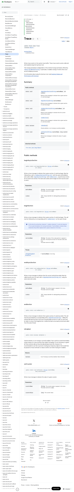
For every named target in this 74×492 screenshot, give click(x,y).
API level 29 (66, 160)
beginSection (45, 100)
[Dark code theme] (68, 165)
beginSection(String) (40, 177)
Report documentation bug (68, 449)
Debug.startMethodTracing (32, 69)
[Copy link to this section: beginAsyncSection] (38, 160)
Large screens (42, 446)
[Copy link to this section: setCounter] (33, 364)
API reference (6, 7)
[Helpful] (66, 15)
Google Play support (68, 453)
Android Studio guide (59, 448)
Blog (22, 459)
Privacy (31, 457)
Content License (61, 408)
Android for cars (41, 455)
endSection (44, 117)
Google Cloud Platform (26, 477)
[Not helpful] (68, 15)
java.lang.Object (28, 51)
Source (22, 454)
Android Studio (63, 1)
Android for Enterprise (24, 449)
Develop (36, 15)
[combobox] (34, 1)
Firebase (23, 475)
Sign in (70, 1)
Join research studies (68, 457)
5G (30, 460)
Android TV (41, 458)
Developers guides (58, 452)
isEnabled (44, 125)
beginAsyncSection (46, 91)
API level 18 (66, 37)
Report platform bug (68, 445)
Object (31, 47)
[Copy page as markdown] (37, 39)
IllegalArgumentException (30, 254)
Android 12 (50, 456)
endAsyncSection (46, 108)
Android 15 (50, 449)
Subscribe (56, 488)
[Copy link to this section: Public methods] (38, 155)
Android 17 (50, 445)
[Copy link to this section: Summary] (33, 82)
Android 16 (50, 447)
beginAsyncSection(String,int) (52, 277)
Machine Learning (32, 448)
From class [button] (33, 147)
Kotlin (63, 41)
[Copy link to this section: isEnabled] (32, 329)
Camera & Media (32, 455)
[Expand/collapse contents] (32, 19)
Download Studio (58, 457)
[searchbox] (10, 12)
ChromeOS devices (41, 451)
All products (24, 480)
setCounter (44, 132)
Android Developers (28, 15)
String (54, 91)
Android (23, 446)
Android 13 (50, 454)
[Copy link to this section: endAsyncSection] (37, 263)
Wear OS (41, 448)
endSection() (53, 177)
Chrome (23, 473)
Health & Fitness (32, 451)
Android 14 (50, 451)
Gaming (32, 445)
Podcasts (23, 461)
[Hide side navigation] (17, 489)
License (27, 485)
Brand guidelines (35, 485)
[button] (9, 107)
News (22, 456)
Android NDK (59, 460)
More (16, 1)
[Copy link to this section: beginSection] (34, 206)
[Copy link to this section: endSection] (33, 304)
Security (23, 452)
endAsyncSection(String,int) (43, 175)
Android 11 (50, 458)
